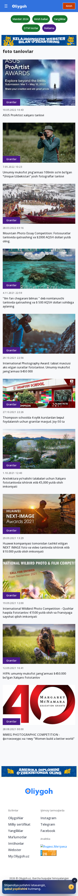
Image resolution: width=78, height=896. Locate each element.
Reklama (49, 28)
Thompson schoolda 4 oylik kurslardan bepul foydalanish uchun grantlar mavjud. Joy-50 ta (34, 420)
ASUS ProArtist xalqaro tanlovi (23, 115)
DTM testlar (31, 28)
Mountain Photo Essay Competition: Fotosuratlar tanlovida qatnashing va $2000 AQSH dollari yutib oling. (37, 237)
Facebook (47, 831)
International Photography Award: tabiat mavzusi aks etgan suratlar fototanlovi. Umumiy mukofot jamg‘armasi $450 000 (37, 367)
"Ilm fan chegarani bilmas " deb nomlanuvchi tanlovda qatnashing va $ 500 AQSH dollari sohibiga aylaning (38, 302)
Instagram (48, 818)
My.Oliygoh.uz (18, 856)
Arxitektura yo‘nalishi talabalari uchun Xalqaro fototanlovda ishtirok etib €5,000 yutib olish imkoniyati (34, 482)
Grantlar (11, 102)
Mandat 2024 (20, 19)
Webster (14, 850)
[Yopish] (74, 880)
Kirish (69, 6)
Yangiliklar (60, 19)
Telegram (47, 824)
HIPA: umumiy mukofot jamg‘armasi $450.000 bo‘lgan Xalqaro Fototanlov (34, 675)
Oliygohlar (15, 818)
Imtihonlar (16, 843)
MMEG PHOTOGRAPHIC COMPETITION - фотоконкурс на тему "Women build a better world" (39, 737)
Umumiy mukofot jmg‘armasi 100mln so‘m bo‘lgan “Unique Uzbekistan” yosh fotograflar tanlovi (37, 174)
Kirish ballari (41, 19)
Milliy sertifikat (19, 824)
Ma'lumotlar (17, 837)
